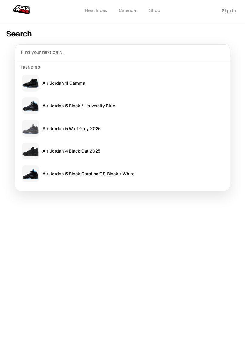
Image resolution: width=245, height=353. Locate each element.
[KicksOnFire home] (22, 10)
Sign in (229, 10)
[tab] (96, 11)
